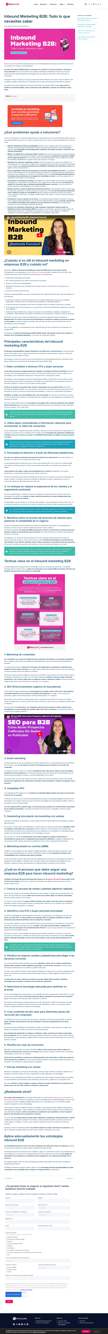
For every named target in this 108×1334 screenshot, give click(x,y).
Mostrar (14, 96)
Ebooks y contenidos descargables (64, 1324)
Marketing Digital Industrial (43, 1321)
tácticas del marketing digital (40, 272)
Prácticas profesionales (86, 1323)
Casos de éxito (62, 1321)
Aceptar (86, 1331)
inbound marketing (11, 64)
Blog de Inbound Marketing (21, 26)
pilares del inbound (55, 879)
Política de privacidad (39, 1332)
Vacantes (82, 1321)
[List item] (89, 4)
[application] (47, 4)
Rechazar (96, 1331)
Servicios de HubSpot (42, 1323)
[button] (86, 4)
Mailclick (10, 26)
